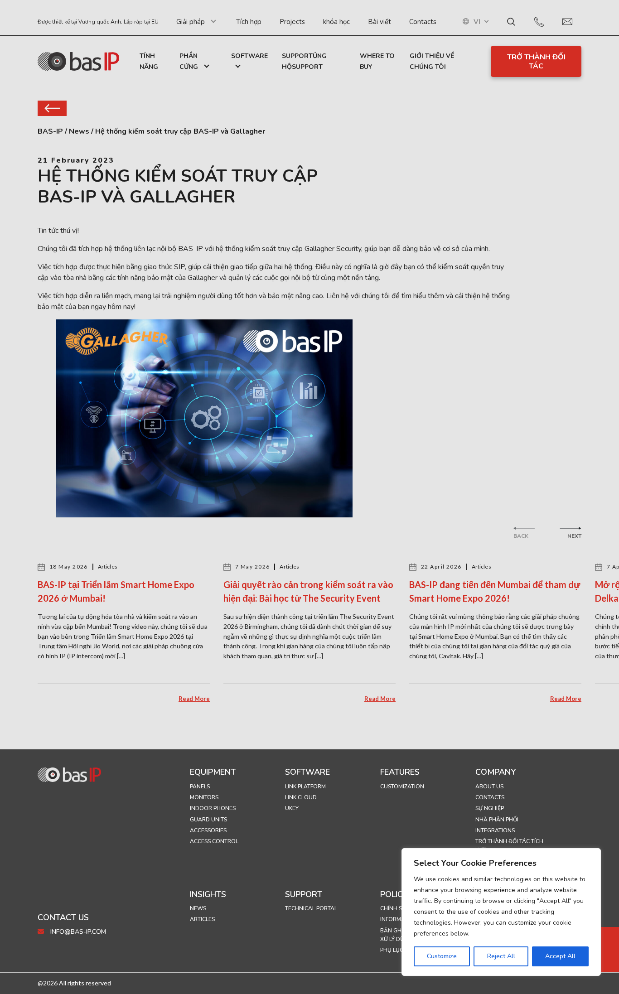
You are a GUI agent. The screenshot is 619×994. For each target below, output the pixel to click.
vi (477, 22)
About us (489, 786)
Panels (200, 786)
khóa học (336, 21)
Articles (202, 919)
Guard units (208, 819)
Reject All (501, 956)
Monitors (204, 797)
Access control (214, 841)
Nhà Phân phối (496, 819)
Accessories (208, 830)
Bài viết (379, 21)
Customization (402, 786)
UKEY (292, 808)
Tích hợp (248, 21)
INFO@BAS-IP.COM (77, 931)
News (198, 908)
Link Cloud (301, 797)
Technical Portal (311, 908)
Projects (292, 21)
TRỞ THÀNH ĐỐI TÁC (536, 61)
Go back (52, 108)
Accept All (560, 956)
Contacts (422, 21)
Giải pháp (190, 21)
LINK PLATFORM (305, 786)
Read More (194, 698)
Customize (442, 956)
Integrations (495, 830)
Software (249, 56)
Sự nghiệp (489, 808)
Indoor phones (213, 808)
